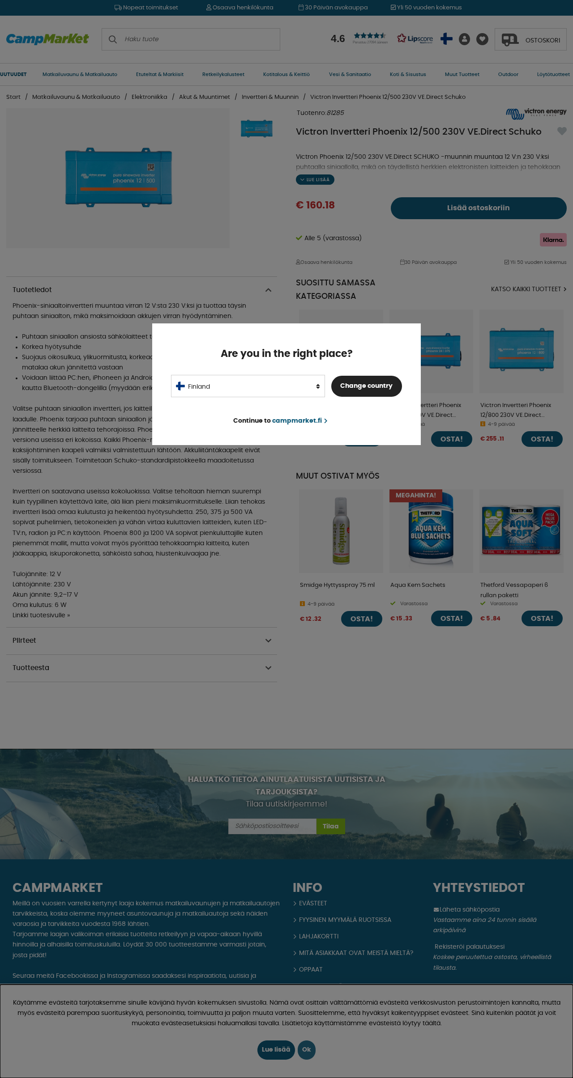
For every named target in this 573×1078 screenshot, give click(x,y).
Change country (366, 386)
